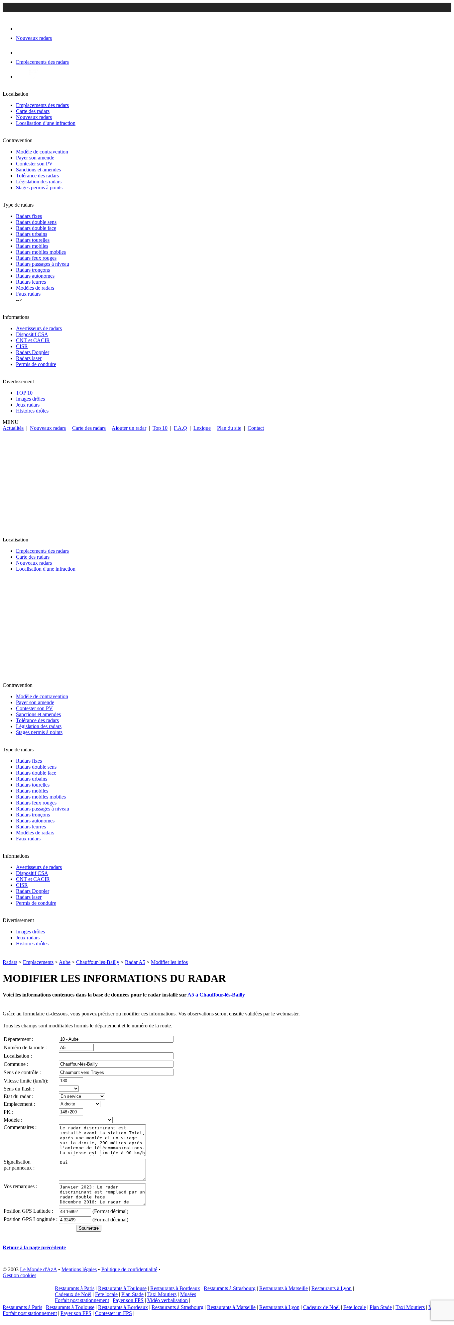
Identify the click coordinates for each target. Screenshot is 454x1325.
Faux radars (28, 294)
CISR (22, 346)
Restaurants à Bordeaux (175, 1288)
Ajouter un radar (129, 428)
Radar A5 (135, 962)
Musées (188, 1294)
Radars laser (29, 358)
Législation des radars (38, 181)
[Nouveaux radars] (22, 29)
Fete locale (106, 1294)
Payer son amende (35, 157)
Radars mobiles (32, 246)
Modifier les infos (169, 962)
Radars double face (36, 228)
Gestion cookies (19, 1275)
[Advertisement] (227, 480)
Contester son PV (34, 163)
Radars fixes (29, 216)
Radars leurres (31, 282)
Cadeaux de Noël (73, 1294)
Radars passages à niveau (42, 264)
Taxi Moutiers (161, 1294)
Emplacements (38, 962)
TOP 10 (24, 393)
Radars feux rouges (36, 258)
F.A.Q (180, 428)
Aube (64, 962)
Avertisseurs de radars (39, 328)
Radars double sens (36, 222)
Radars (10, 962)
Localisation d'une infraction (45, 123)
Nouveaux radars (34, 117)
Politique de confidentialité (129, 1269)
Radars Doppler (32, 352)
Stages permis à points (39, 187)
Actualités (13, 428)
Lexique (202, 428)
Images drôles (30, 399)
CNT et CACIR (33, 340)
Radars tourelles (33, 240)
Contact (256, 428)
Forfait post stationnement (82, 1300)
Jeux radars (28, 405)
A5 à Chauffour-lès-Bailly (216, 994)
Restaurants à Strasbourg (230, 1288)
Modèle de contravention (42, 151)
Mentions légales (79, 1269)
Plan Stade (132, 1294)
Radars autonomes (35, 276)
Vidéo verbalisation (167, 1300)
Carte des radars (33, 111)
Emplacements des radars (42, 105)
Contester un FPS (113, 1313)
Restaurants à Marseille (283, 1288)
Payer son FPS (128, 1300)
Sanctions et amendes (38, 169)
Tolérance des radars (37, 175)
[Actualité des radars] (32, 76)
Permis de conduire (36, 364)
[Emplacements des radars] (21, 52)
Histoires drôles (32, 411)
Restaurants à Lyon (331, 1288)
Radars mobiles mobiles (41, 252)
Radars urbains (31, 234)
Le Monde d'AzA (38, 1269)
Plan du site (229, 428)
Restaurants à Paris (74, 1288)
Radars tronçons (33, 270)
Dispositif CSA (32, 334)
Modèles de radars (35, 288)
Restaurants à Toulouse (122, 1288)
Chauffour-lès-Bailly (97, 962)
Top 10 (160, 428)
